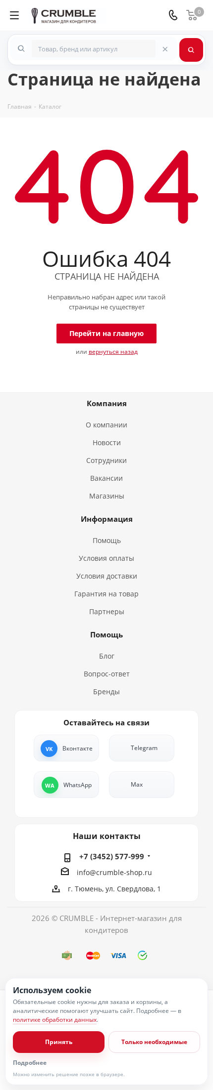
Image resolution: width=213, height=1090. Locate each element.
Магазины (106, 496)
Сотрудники (106, 460)
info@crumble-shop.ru (114, 872)
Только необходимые (154, 1042)
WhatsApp (77, 785)
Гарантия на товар (106, 593)
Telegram (144, 748)
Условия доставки (106, 576)
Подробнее (30, 1063)
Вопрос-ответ (107, 673)
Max (137, 784)
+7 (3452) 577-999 (111, 856)
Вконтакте (77, 748)
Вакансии (106, 478)
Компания (107, 403)
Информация (107, 519)
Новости (107, 442)
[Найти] (191, 50)
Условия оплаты (106, 558)
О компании (106, 424)
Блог (106, 656)
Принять (58, 1042)
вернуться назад (113, 351)
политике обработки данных (55, 1019)
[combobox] (94, 48)
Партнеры (106, 611)
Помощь (107, 540)
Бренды (106, 691)
